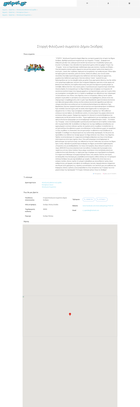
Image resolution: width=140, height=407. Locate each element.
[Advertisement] (70, 30)
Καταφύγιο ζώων (47, 185)
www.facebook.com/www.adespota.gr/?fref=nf (98, 206)
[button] (70, 314)
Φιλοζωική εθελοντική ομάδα (51, 182)
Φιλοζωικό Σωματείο (49, 187)
